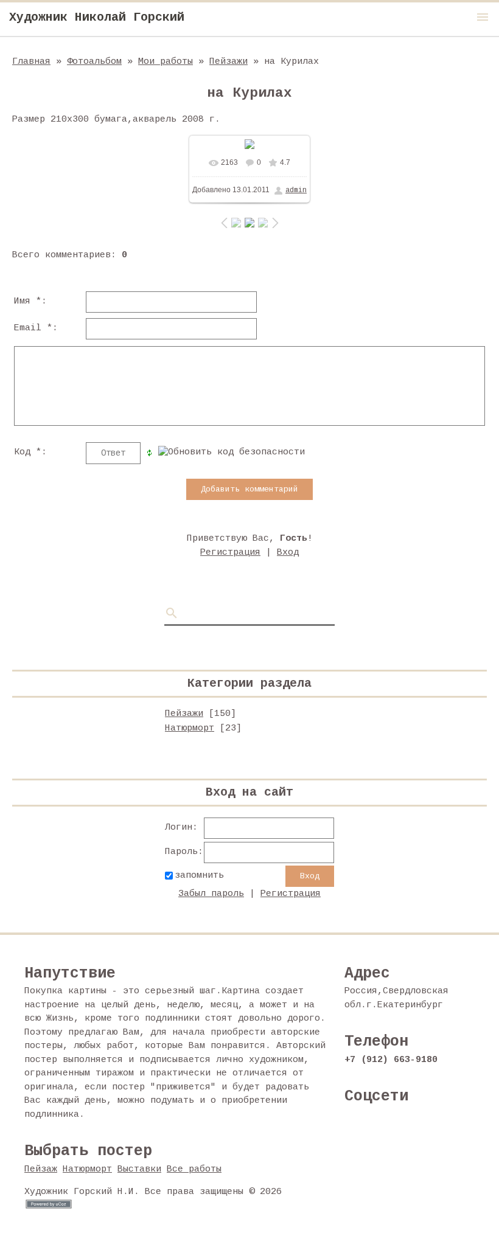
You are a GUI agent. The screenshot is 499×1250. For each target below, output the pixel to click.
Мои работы (165, 62)
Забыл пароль (211, 894)
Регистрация (230, 552)
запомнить (199, 875)
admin (296, 190)
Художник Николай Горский (96, 17)
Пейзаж (40, 1169)
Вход (288, 552)
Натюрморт (189, 728)
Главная (31, 62)
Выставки (139, 1169)
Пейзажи (228, 62)
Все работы (194, 1169)
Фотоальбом (94, 62)
